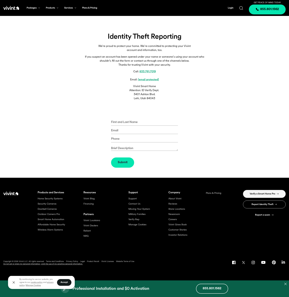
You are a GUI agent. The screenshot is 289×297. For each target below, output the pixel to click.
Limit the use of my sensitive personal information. (62, 264)
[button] (212, 289)
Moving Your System (139, 209)
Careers (172, 219)
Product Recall (93, 261)
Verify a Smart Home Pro (262, 194)
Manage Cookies (137, 224)
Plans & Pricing (89, 8)
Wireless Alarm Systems (50, 230)
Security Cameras (47, 204)
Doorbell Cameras (47, 209)
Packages (32, 8)
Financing (88, 204)
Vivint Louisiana (91, 220)
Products (50, 8)
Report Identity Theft (262, 204)
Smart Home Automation (51, 219)
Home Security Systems (50, 198)
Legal (82, 261)
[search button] (241, 8)
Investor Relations (177, 235)
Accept (64, 282)
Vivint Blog (89, 198)
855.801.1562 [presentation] (269, 9)
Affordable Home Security (51, 224)
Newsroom (174, 214)
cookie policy (36, 282)
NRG (86, 236)
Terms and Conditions (55, 261)
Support (132, 198)
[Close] (13, 282)
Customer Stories (177, 230)
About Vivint (174, 198)
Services (68, 8)
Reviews (172, 204)
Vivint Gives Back (177, 224)
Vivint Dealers (90, 225)
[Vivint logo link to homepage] (11, 8)
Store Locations (176, 209)
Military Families (137, 214)
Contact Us (134, 204)
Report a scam (262, 215)
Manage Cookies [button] (33, 285)
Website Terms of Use (125, 261)
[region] (41, 282)
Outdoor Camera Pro (49, 214)
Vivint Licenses (107, 261)
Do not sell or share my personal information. (21, 264)
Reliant (87, 231)
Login (230, 8)
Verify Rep (133, 219)
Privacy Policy (72, 261)
